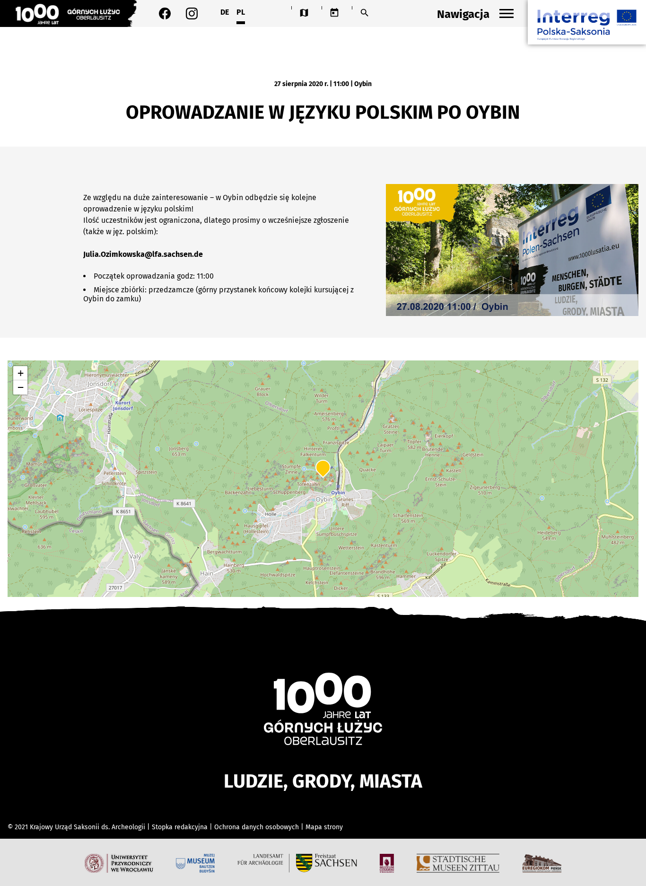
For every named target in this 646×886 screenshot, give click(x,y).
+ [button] (20, 373)
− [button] (20, 387)
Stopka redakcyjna (180, 827)
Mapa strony (324, 827)
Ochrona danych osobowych (257, 827)
